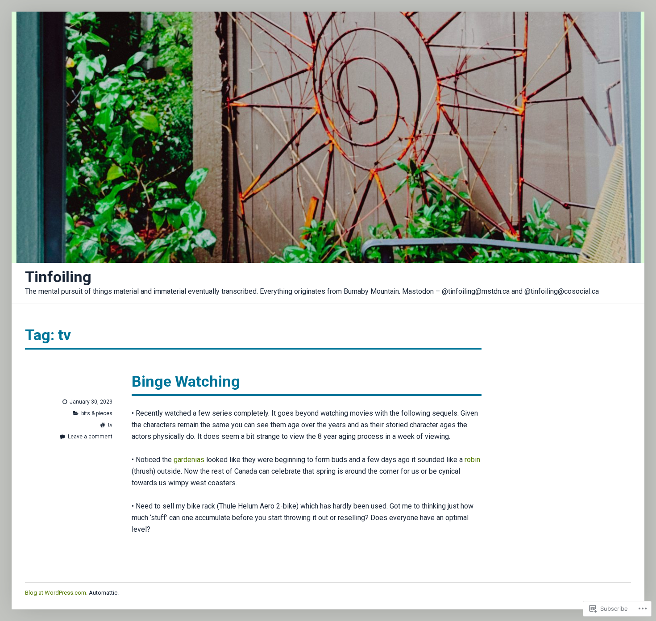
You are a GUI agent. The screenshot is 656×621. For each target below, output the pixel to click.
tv (110, 425)
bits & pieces (96, 413)
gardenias (189, 459)
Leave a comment (86, 436)
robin (472, 459)
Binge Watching (186, 381)
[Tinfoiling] (328, 137)
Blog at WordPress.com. (56, 592)
